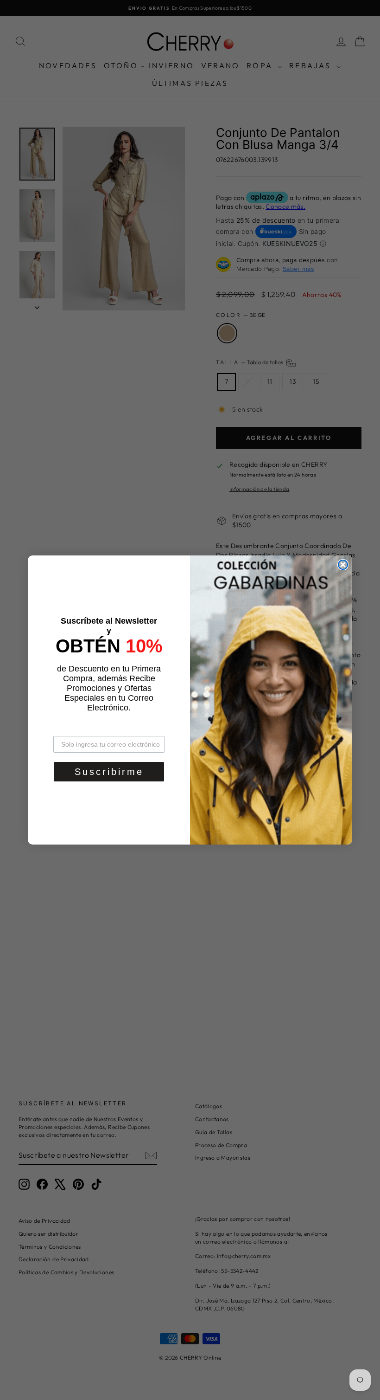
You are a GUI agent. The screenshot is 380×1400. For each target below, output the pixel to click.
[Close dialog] (343, 564)
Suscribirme (109, 772)
